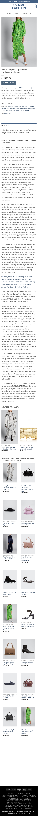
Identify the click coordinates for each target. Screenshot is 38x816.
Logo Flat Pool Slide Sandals (9, 697)
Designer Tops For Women (8, 108)
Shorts (16, 796)
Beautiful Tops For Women (26, 106)
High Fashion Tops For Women (26, 108)
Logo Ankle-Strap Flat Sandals (28, 593)
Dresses (24, 795)
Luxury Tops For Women (8, 110)
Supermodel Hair (11, 807)
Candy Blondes (12, 801)
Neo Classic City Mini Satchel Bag (27, 524)
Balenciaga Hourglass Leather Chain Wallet (26, 448)
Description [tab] (5, 125)
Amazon (33, 796)
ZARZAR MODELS (24, 813)
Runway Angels (26, 805)
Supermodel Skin (12, 808)
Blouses (27, 793)
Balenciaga (7, 113)
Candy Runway (12, 804)
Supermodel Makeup (26, 807)
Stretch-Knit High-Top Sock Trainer (9, 593)
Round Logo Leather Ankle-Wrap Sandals (27, 625)
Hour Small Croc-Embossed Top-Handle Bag (26, 558)
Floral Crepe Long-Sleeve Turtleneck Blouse (9, 628)
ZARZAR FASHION (19, 6)
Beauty (20, 793)
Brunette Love (25, 798)
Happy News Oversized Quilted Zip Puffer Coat (8, 448)
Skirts (22, 796)
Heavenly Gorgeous (13, 805)
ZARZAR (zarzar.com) (24, 88)
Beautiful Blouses (22, 13)
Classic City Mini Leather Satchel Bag (27, 697)
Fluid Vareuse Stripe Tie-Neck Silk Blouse (9, 558)
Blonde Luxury (13, 798)
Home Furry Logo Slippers (8, 524)
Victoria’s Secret (26, 808)
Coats (17, 795)
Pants (4, 796)
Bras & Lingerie (8, 795)
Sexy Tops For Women (22, 110)
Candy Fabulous (25, 801)
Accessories (12, 793)
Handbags (31, 795)
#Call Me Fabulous (12, 799)
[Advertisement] (19, 764)
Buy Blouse (8, 83)
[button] (2, 6)
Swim (27, 796)
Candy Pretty (26, 802)
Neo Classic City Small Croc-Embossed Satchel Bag (27, 488)
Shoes (10, 796)
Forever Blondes (25, 804)
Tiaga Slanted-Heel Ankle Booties (27, 663)
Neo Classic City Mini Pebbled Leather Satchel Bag (9, 731)
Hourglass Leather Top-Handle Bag (8, 663)
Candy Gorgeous (13, 802)
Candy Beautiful (26, 799)
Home (9, 13)
